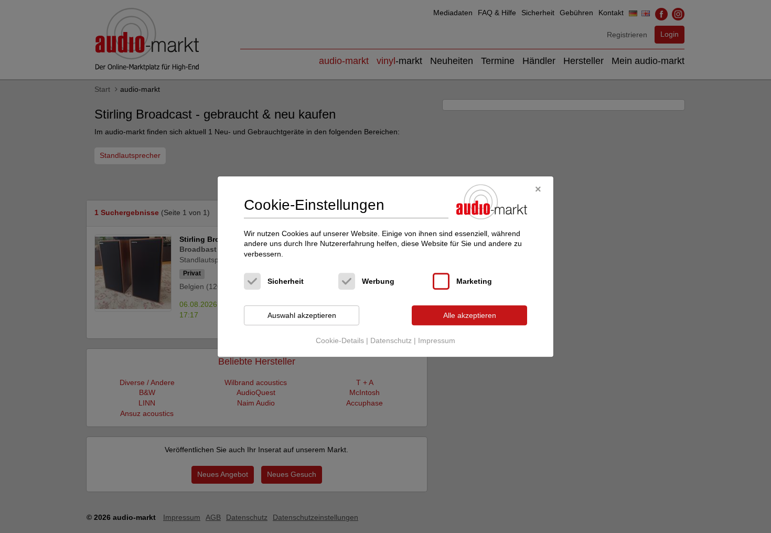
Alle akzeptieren (469, 315)
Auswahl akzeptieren (301, 315)
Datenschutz (391, 340)
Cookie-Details (340, 340)
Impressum (436, 340)
